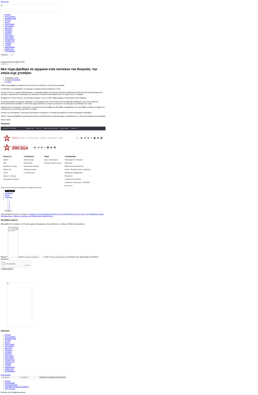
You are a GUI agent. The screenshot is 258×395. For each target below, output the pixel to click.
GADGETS (8, 34)
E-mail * (46, 257)
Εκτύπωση (8, 193)
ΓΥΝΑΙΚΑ (8, 44)
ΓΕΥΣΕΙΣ (8, 45)
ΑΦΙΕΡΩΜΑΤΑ (10, 47)
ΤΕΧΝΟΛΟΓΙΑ (10, 40)
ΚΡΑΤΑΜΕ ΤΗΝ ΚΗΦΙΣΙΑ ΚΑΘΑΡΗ (17, 387)
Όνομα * (21, 257)
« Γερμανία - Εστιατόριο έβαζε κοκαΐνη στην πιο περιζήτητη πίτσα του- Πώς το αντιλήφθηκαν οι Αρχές (66, 214)
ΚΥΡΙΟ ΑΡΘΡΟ (10, 17)
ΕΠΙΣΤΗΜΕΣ (9, 38)
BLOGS (7, 22)
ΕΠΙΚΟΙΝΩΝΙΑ (10, 51)
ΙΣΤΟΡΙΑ (8, 21)
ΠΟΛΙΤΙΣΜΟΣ (10, 24)
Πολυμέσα (8, 197)
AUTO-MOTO (9, 36)
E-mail (7, 195)
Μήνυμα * (4, 257)
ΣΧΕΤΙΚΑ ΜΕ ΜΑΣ (11, 385)
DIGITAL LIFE (9, 42)
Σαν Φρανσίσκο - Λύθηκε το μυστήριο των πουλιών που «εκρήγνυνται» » (27, 216)
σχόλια (8, 82)
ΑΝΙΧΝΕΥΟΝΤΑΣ (10, 19)
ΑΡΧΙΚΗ (8, 15)
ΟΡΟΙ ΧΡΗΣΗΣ (10, 389)
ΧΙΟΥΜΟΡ (8, 32)
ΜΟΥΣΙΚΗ (8, 28)
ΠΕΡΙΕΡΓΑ (8, 30)
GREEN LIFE (9, 49)
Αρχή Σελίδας (6, 375)
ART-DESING (9, 26)
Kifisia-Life (5, 2)
